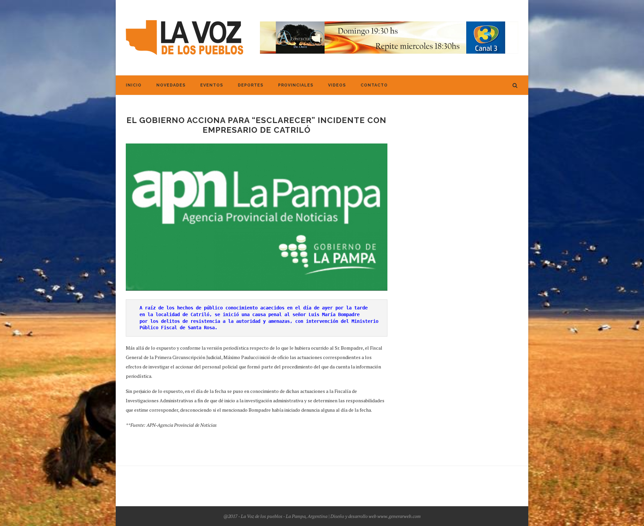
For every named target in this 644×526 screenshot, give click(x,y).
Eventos (211, 85)
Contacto (374, 85)
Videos (337, 85)
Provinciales (295, 85)
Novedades (170, 85)
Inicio (134, 85)
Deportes (250, 85)
